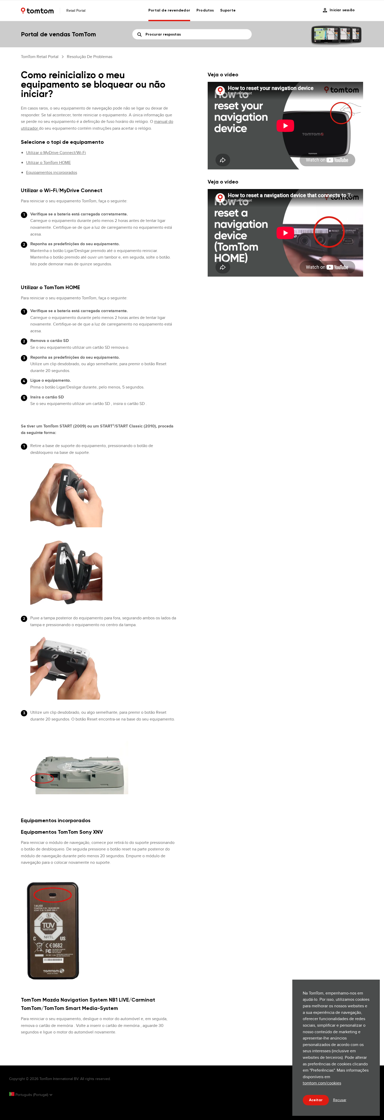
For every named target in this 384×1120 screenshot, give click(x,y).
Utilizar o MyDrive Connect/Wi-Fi (56, 153)
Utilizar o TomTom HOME (48, 162)
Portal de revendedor (169, 10)
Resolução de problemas (89, 57)
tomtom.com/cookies (322, 1083)
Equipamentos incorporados (51, 172)
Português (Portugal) (31, 1094)
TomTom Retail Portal (40, 57)
